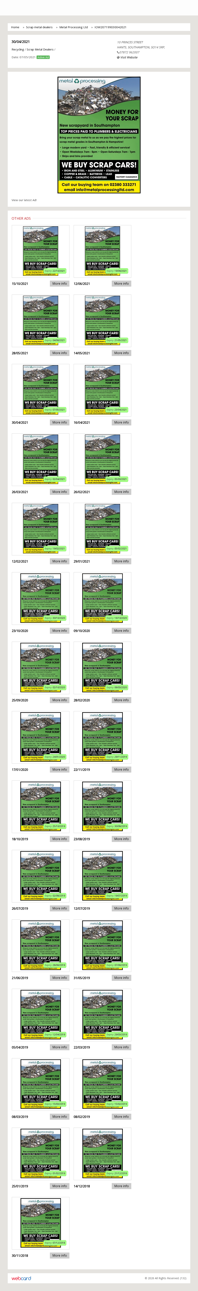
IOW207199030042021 (111, 27)
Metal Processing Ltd (73, 27)
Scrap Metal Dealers (40, 49)
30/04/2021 (21, 41)
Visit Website (128, 57)
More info (59, 283)
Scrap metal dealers (39, 27)
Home (15, 27)
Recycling (18, 49)
